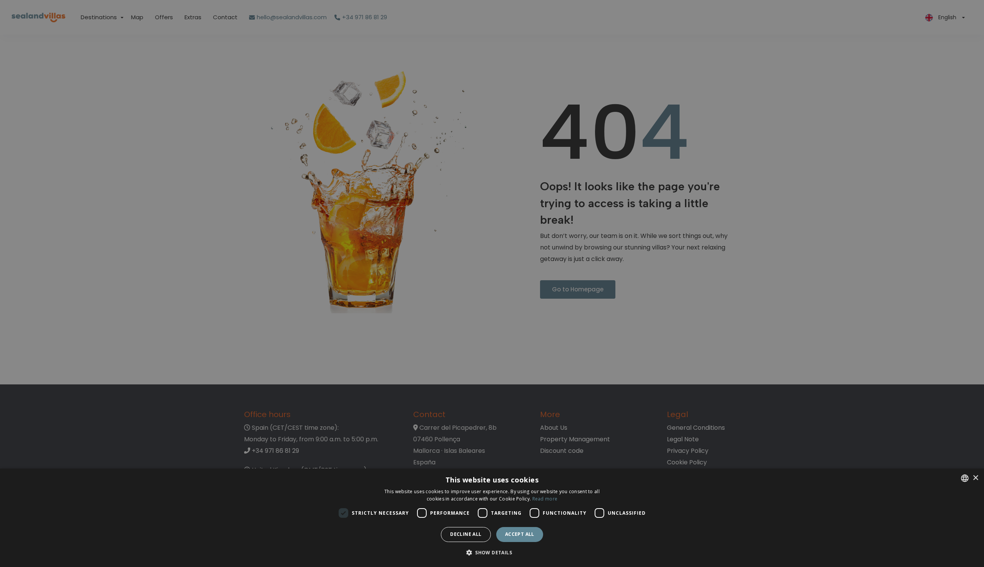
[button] (492, 553)
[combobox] (965, 478)
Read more (545, 499)
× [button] (975, 478)
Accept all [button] (519, 534)
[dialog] (492, 518)
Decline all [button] (465, 534)
